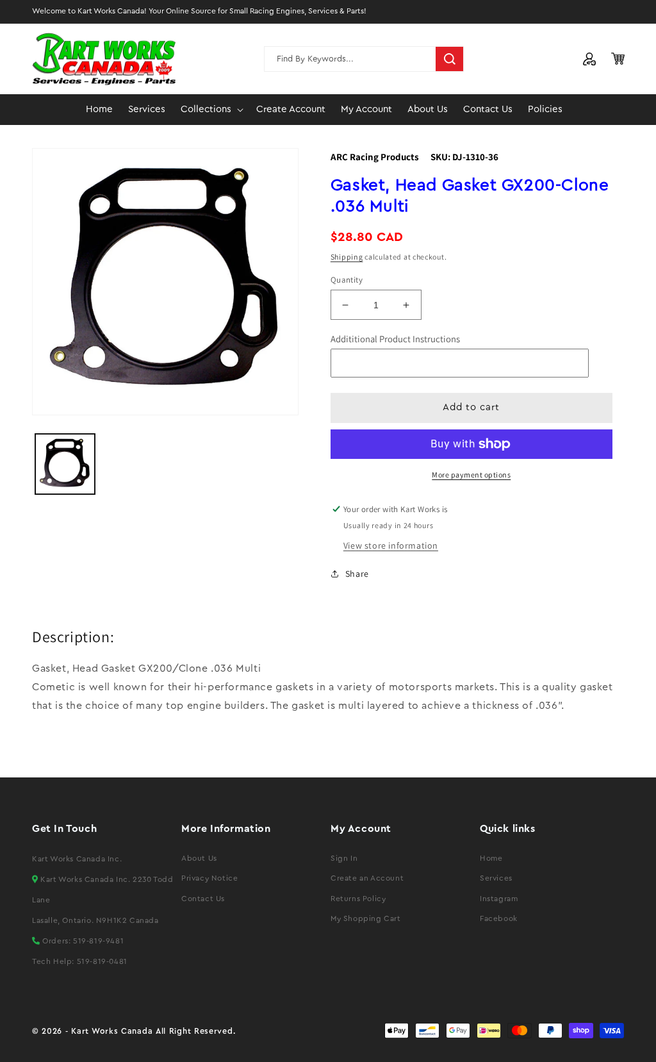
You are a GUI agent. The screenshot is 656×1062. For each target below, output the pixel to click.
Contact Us (203, 898)
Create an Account (367, 878)
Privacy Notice (209, 878)
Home (491, 858)
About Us (199, 858)
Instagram (499, 898)
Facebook (499, 918)
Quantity (347, 279)
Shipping (347, 256)
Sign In (344, 858)
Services (496, 878)
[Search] (450, 59)
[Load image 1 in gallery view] (65, 464)
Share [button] (357, 573)
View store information (390, 545)
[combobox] (364, 59)
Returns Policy (358, 898)
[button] (211, 109)
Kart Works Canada (111, 1031)
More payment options (471, 474)
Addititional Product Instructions (395, 339)
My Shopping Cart (366, 918)
